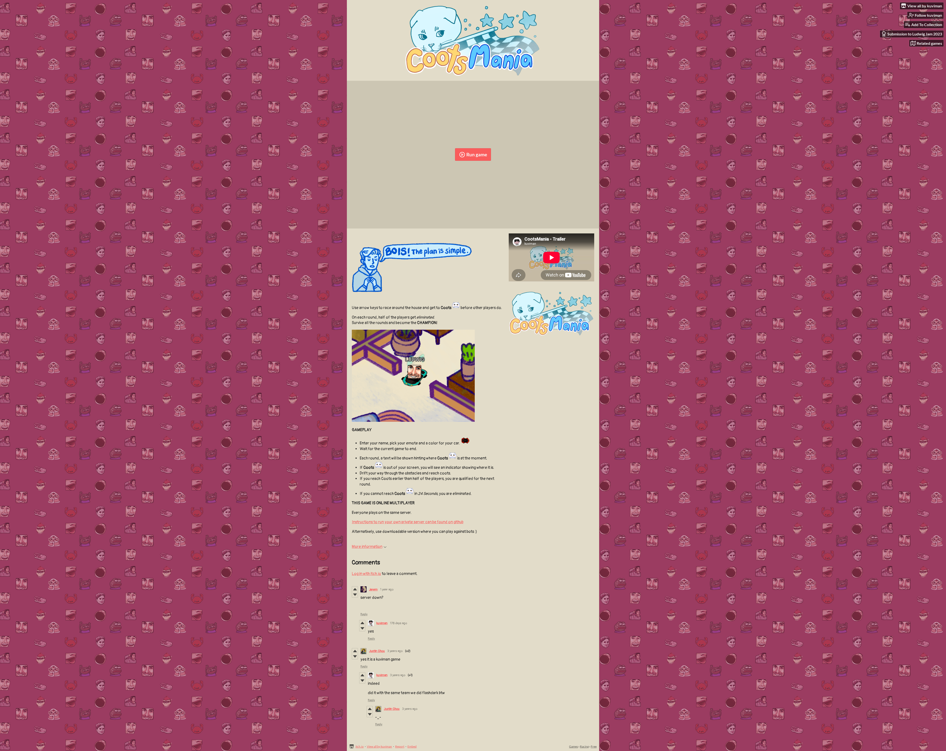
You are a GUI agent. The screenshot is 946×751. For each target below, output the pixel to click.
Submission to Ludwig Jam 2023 (914, 34)
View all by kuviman (379, 746)
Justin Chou (377, 651)
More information (367, 546)
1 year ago (386, 589)
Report (399, 746)
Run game (476, 154)
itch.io (359, 746)
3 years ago (395, 651)
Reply (364, 614)
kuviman (382, 623)
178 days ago (398, 623)
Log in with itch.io (366, 573)
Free (594, 746)
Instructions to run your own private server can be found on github (407, 522)
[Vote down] (355, 594)
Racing (584, 746)
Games (573, 746)
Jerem (373, 589)
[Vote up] (355, 589)
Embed (412, 746)
